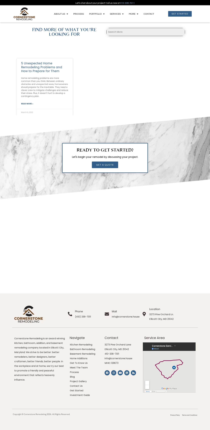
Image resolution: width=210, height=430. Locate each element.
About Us (59, 14)
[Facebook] (107, 372)
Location (154, 309)
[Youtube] (120, 372)
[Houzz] (133, 372)
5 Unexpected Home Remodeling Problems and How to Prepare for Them (41, 67)
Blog (72, 376)
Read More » (27, 103)
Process (78, 14)
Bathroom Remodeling (82, 349)
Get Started (76, 390)
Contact (149, 14)
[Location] (144, 314)
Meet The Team (79, 367)
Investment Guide (80, 395)
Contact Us (76, 386)
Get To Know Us (79, 363)
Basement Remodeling (82, 353)
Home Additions (78, 358)
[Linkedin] (126, 372)
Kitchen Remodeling (81, 344)
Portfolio (95, 14)
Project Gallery (78, 381)
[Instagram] (113, 372)
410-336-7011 (127, 3)
